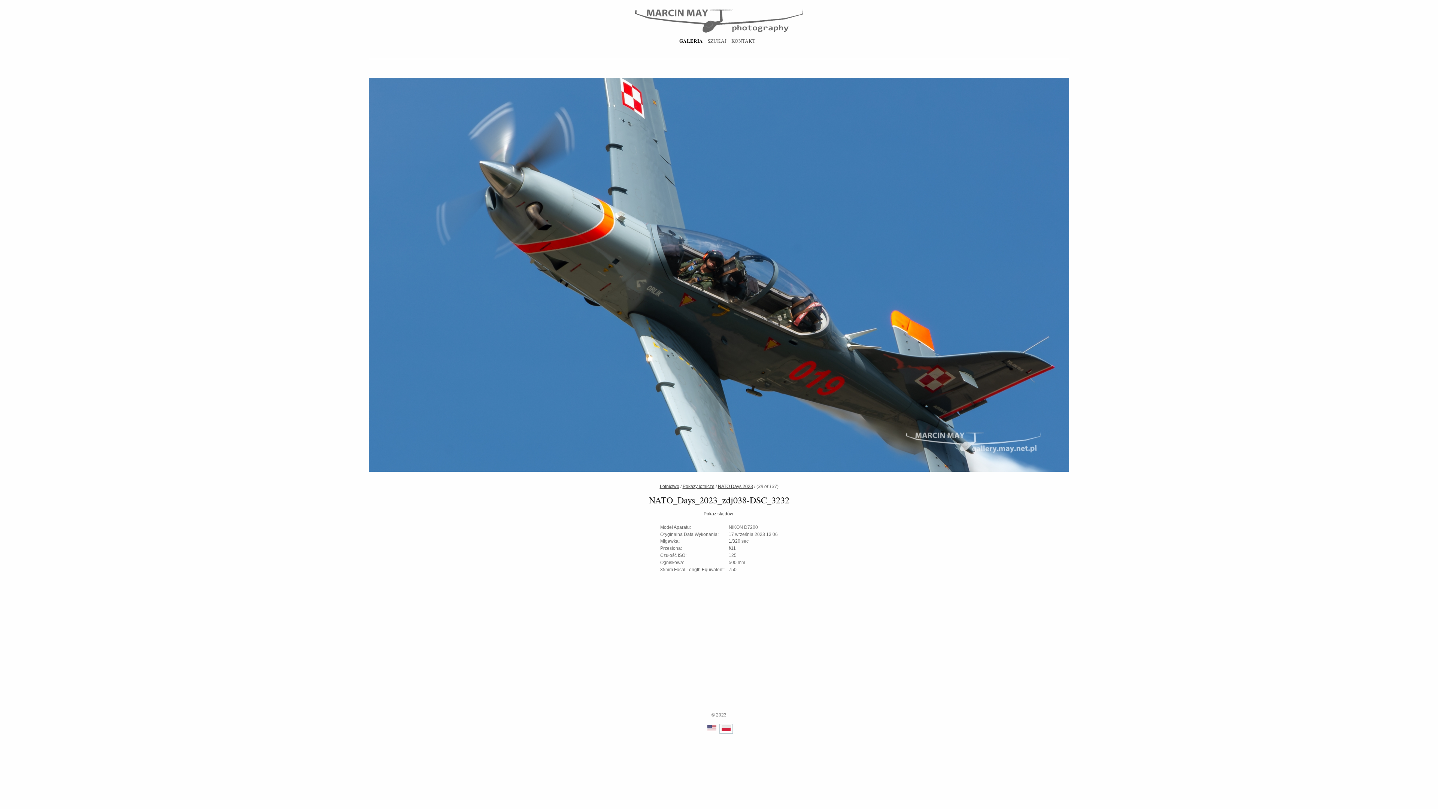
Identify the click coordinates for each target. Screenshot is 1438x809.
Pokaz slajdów (718, 513)
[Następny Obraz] (890, 276)
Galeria (691, 41)
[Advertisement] (719, 659)
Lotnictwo (669, 486)
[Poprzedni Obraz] (548, 276)
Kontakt (743, 40)
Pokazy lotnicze (699, 486)
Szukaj (717, 40)
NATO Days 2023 (735, 486)
